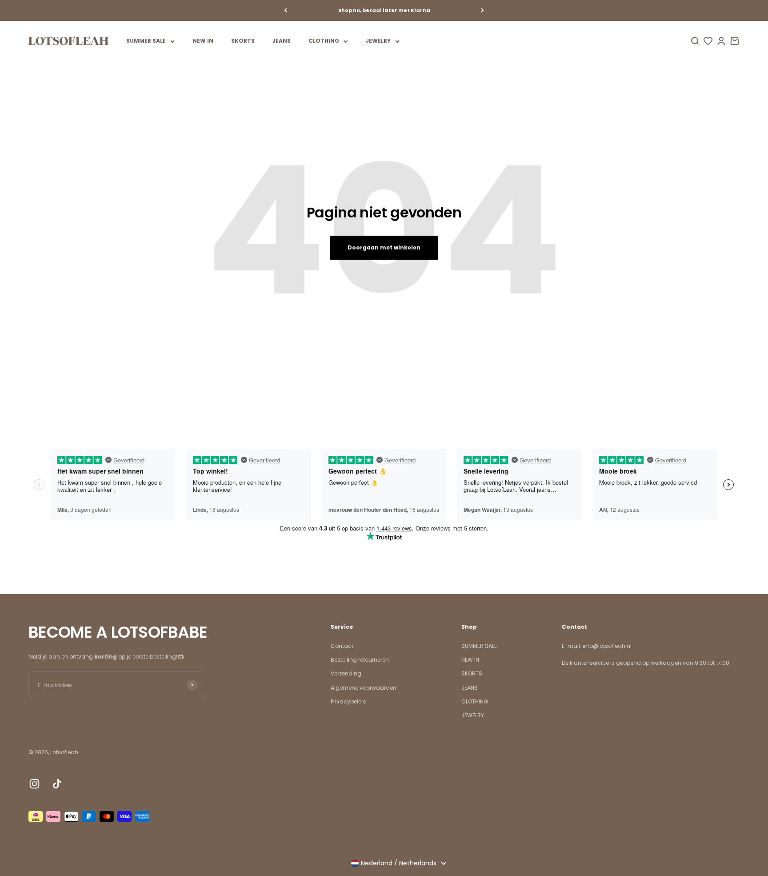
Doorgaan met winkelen (384, 247)
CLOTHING (323, 40)
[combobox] (398, 863)
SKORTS (243, 40)
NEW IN (202, 40)
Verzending (346, 673)
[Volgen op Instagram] (34, 784)
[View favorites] (708, 41)
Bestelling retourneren (360, 659)
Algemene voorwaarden (363, 687)
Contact (342, 646)
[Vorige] (285, 10)
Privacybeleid (349, 701)
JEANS (281, 40)
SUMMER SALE (146, 40)
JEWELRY (378, 40)
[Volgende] (482, 10)
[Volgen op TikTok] (57, 784)
